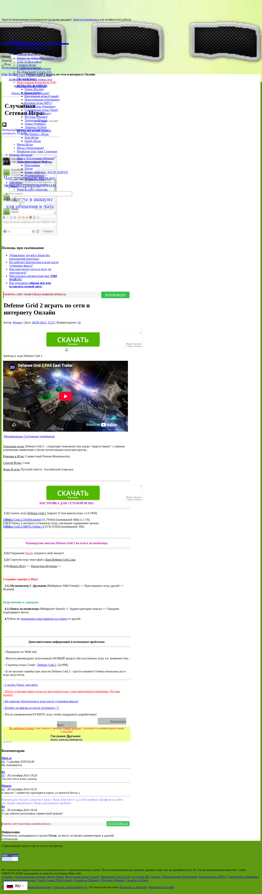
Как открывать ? (30, 284)
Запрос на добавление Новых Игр (39, 58)
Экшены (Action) (137, 880)
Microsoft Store (26, 78)
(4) (79, 322)
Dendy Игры (33, 141)
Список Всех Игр (28, 54)
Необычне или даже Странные (37, 151)
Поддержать (115, 294)
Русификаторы (34, 175)
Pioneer (17, 322)
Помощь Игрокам (20, 154)
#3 (3, 775)
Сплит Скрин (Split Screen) (34, 75)
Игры (12, 51)
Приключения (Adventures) (42, 99)
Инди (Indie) (33, 92)
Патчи (29, 168)
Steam (29, 553)
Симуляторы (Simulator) (40, 106)
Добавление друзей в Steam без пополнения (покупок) (29, 257)
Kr (3, 772)
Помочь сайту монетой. (32, 189)
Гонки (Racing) (34, 89)
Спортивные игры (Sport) (41, 110)
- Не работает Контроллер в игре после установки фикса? (40, 701)
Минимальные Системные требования (29, 436)
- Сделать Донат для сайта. (20, 684)
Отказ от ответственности (70, 887)
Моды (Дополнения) (30, 148)
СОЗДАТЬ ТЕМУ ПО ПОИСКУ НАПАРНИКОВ (52, 721)
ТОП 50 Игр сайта (29, 61)
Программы (32, 165)
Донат (13, 186)
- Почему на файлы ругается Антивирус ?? (31, 707)
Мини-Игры (25, 144)
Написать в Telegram (133, 887)
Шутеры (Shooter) (36, 116)
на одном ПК (140, 876)
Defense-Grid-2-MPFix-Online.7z (23, 526)
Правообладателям (38, 887)
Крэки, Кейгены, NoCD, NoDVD (46, 172)
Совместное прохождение (34, 68)
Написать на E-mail (161, 887)
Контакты (15, 182)
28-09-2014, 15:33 (43, 322)
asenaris (44, 121)
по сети (156, 876)
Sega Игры (32, 137)
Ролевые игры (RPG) (38, 103)
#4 (3, 761)
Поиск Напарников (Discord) (35, 158)
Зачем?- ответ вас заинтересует (66, 739)
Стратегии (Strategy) (38, 113)
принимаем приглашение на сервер (44, 618)
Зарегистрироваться (86, 19)
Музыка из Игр (34, 179)
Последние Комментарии (33, 47)
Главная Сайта (26, 44)
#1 (3, 810)
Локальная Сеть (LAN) (115, 876)
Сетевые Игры (26, 65)
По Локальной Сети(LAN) (34, 72)
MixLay (7, 758)
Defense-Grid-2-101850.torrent (22, 519)
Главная (14, 40)
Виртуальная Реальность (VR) (36, 82)
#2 (3, 789)
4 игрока (7, 876)
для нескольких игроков (30, 876)
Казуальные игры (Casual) (41, 96)
